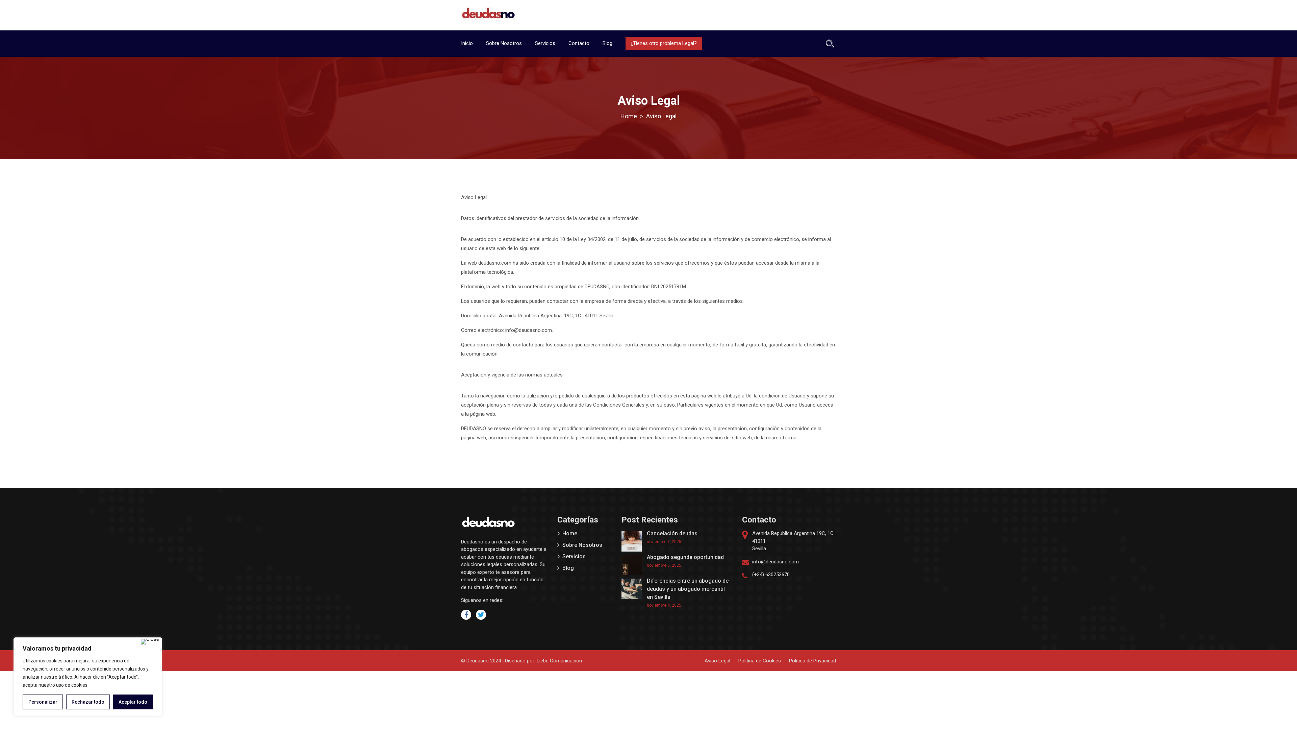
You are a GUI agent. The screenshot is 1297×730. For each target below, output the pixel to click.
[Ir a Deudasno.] (628, 116)
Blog (607, 43)
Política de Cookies (759, 661)
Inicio (467, 43)
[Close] (150, 641)
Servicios (545, 43)
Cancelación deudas (672, 533)
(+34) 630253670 (771, 574)
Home (569, 533)
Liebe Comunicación (559, 661)
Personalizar (42, 702)
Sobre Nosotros (504, 43)
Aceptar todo (133, 702)
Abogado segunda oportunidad (685, 557)
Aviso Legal (717, 661)
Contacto (578, 43)
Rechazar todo (88, 702)
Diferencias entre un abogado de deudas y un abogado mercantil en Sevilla (688, 589)
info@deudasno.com (775, 562)
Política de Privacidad (812, 661)
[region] (88, 676)
